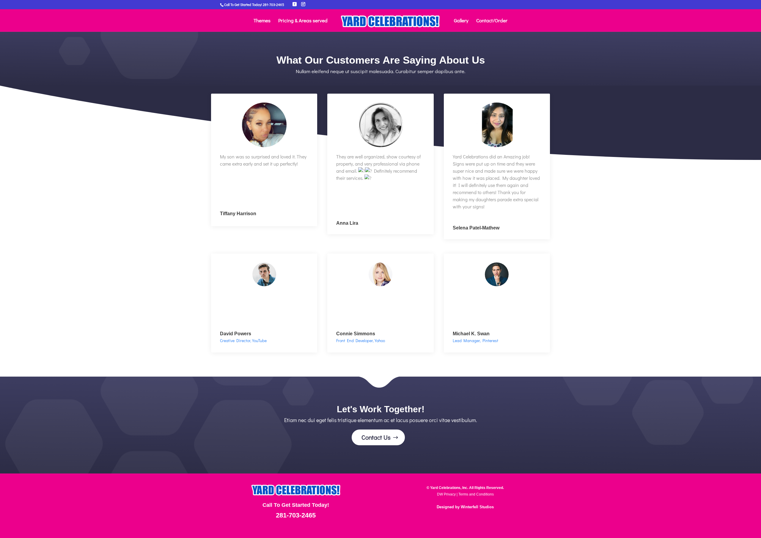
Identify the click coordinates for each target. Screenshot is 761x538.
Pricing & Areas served (303, 21)
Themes (262, 21)
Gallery (461, 21)
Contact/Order (491, 21)
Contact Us (376, 437)
